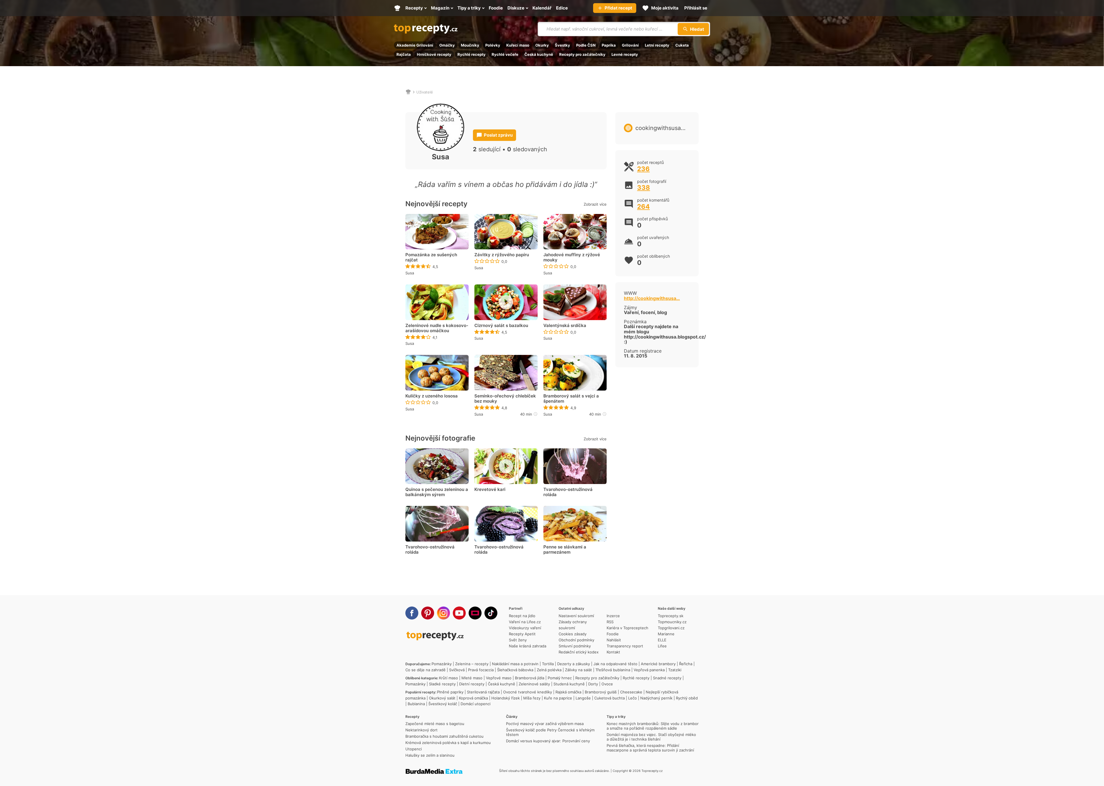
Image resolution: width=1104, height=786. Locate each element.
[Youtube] (459, 613)
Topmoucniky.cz (672, 621)
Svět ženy (518, 640)
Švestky (562, 45)
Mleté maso (471, 678)
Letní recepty (657, 45)
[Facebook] (411, 613)
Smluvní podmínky (575, 646)
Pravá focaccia (481, 670)
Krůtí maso (448, 678)
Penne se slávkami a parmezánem (564, 549)
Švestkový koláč (442, 703)
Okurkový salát (442, 698)
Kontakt (613, 652)
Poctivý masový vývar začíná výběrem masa (545, 723)
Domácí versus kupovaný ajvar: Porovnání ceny (548, 741)
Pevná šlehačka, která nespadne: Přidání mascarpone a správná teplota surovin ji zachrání (650, 747)
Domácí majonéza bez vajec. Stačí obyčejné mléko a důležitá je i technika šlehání (651, 736)
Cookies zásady (572, 634)
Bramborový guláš (601, 692)
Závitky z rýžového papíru (501, 254)
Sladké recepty (442, 684)
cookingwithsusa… (660, 128)
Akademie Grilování (414, 45)
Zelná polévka (549, 670)
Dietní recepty (471, 684)
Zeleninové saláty (534, 684)
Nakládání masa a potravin (515, 663)
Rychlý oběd (687, 698)
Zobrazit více (595, 204)
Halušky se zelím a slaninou (430, 755)
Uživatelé (424, 92)
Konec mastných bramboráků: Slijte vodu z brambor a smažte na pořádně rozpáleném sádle (653, 725)
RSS (610, 621)
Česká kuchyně (538, 54)
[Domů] (408, 92)
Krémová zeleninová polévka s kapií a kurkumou (448, 742)
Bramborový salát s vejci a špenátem (571, 398)
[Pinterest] (427, 613)
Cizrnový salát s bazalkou (501, 325)
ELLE (662, 640)
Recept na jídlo (522, 615)
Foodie (613, 634)
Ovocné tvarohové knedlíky (527, 692)
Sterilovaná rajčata (483, 692)
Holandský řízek (505, 698)
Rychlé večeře (505, 54)
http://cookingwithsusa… (652, 298)
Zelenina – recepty (471, 663)
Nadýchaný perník (656, 698)
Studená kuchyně (569, 684)
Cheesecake (631, 692)
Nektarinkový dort (421, 730)
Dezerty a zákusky (573, 663)
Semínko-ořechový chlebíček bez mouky (505, 398)
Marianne (666, 634)
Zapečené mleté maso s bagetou (434, 723)
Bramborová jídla (529, 678)
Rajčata (403, 54)
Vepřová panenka (649, 670)
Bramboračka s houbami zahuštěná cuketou (444, 736)
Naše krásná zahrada (527, 646)
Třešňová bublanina (612, 670)
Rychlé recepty (471, 54)
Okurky (542, 45)
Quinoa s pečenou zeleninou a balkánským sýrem (436, 492)
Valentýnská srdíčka (564, 325)
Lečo (632, 698)
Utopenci (413, 749)
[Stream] (475, 613)
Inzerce (613, 615)
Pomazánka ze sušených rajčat (431, 257)
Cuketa (682, 45)
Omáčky (447, 45)
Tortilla (548, 663)
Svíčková (457, 670)
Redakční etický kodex (579, 652)
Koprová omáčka (473, 698)
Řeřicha (685, 663)
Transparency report (625, 646)
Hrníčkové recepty (434, 54)
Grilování (630, 45)
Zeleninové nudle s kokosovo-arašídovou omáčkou (436, 328)
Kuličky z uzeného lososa (431, 396)
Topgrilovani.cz (671, 628)
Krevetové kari (489, 489)
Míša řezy (531, 698)
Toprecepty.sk (670, 615)
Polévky (492, 45)
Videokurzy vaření (525, 628)
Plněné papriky (450, 692)
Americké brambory (658, 663)
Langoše (583, 698)
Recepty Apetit (522, 634)
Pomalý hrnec (560, 678)
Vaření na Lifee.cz (525, 621)
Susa (409, 273)
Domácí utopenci (475, 703)
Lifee (662, 646)
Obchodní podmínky (576, 640)
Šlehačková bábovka (515, 670)
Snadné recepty (667, 678)
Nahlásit (614, 640)
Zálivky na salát (578, 670)
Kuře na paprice (558, 698)
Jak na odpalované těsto (615, 663)
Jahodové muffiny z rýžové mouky (571, 257)
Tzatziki (674, 670)
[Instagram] (443, 613)
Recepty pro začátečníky (582, 54)
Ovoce (607, 684)
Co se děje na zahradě (425, 670)
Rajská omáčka (568, 692)
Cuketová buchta (609, 698)
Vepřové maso (498, 678)
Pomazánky (442, 663)
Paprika (609, 45)
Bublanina (416, 703)
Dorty (593, 684)
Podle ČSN (586, 45)
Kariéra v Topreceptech (627, 628)
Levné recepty (625, 54)
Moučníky (470, 45)
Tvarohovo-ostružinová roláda (568, 492)
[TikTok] (490, 613)
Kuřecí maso (517, 45)
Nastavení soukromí (576, 615)
